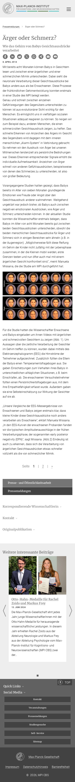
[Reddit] (19, 56)
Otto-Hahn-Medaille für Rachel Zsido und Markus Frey (35, 601)
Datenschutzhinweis (35, 767)
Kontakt (37, 699)
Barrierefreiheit (61, 767)
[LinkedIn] (12, 56)
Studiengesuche (37, 724)
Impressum (12, 767)
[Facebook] (5, 56)
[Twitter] (26, 56)
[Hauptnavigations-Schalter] (68, 9)
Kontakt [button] (9, 518)
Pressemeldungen (19, 491)
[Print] (55, 56)
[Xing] (41, 56)
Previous (4, 611)
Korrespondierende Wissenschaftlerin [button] (31, 506)
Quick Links (12, 686)
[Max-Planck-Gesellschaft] (22, 757)
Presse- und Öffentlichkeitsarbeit (29, 483)
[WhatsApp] (33, 56)
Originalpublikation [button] (17, 529)
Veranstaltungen (37, 707)
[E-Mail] (48, 56)
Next (70, 611)
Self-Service (37, 733)
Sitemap (37, 741)
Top (67, 682)
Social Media (13, 692)
